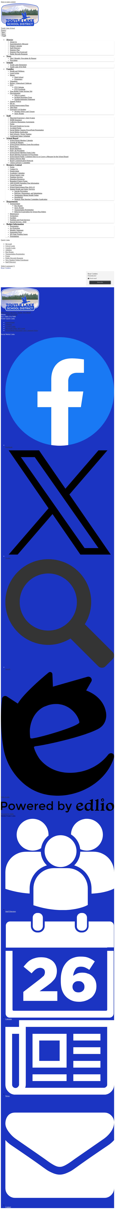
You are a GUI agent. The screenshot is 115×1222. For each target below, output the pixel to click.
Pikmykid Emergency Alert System (22, 118)
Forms (12, 124)
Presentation (14, 226)
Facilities (13, 218)
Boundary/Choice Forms (18, 181)
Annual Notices (15, 101)
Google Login (10, 248)
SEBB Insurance (16, 120)
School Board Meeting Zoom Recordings (24, 144)
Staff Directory (15, 48)
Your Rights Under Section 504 (21, 91)
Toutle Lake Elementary (18, 65)
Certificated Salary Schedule (20, 136)
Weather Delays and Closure (24, 111)
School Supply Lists (17, 175)
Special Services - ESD (18, 222)
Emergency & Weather (18, 109)
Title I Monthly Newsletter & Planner (23, 58)
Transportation (15, 204)
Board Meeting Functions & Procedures (24, 155)
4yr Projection (15, 228)
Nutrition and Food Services (20, 220)
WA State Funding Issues (19, 234)
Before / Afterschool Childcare (21, 83)
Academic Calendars (17, 173)
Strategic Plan (15, 50)
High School (18, 77)
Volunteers (13, 81)
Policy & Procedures (17, 150)
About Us (13, 42)
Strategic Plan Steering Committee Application (30, 199)
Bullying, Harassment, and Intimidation (28, 193)
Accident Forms (15, 128)
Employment (14, 171)
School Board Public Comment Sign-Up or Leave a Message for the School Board (39, 157)
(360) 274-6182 (11, 315)
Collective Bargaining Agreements (22, 122)
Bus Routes (18, 206)
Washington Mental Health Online (26, 195)
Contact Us (14, 169)
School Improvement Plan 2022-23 (22, 187)
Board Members (15, 148)
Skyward (8, 244)
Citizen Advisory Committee (20, 163)
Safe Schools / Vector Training (20, 134)
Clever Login (10, 246)
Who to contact (19, 95)
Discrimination (15, 93)
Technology (14, 216)
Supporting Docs (16, 232)
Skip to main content (8, 2)
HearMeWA (18, 197)
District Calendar (16, 46)
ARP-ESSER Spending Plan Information (24, 183)
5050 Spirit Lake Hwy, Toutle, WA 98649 (16, 313)
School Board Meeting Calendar (21, 140)
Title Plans (13, 107)
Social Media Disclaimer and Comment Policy (21, 330)
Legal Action (14, 73)
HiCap (12, 103)
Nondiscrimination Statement (24, 99)
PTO (11, 85)
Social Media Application (19, 132)
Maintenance (14, 214)
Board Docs (14, 146)
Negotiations (14, 236)
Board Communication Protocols (21, 161)
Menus (12, 75)
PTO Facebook (19, 89)
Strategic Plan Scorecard (18, 52)
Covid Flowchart (16, 185)
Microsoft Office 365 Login (15, 328)
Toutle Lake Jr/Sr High (18, 67)
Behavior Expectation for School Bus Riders (30, 212)
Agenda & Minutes (16, 142)
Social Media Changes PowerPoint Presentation (27, 130)
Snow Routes (19, 113)
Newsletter (14, 60)
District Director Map (17, 159)
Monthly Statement (16, 230)
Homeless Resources (17, 179)
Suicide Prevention (21, 191)
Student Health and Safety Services (22, 189)
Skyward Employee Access (19, 126)
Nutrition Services (16, 177)
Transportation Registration (24, 210)
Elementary (18, 79)
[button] (9, 40)
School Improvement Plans (19, 105)
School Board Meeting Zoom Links (22, 153)
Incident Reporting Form (23, 97)
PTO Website (19, 87)
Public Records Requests (19, 54)
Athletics (8, 250)
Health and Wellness (17, 71)
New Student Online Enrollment (16, 260)
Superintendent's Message (19, 44)
